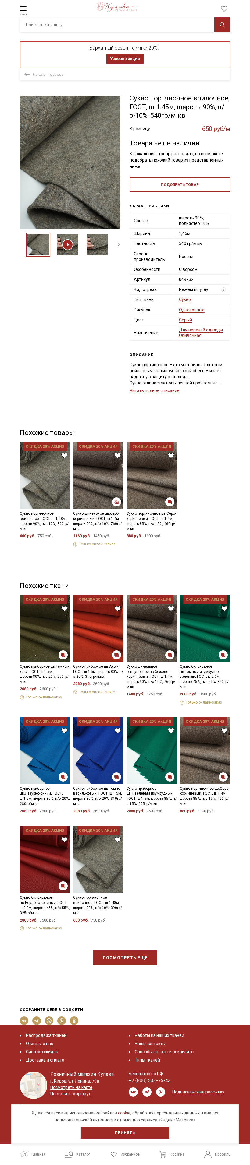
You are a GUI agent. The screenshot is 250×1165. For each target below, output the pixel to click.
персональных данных (177, 1113)
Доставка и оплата (45, 1060)
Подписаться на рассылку (198, 1092)
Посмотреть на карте (71, 1087)
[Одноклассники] (74, 1020)
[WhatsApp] (49, 1020)
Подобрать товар (180, 184)
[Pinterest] (61, 1020)
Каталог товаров (48, 74)
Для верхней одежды (201, 329)
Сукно (185, 299)
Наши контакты (150, 1043)
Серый (185, 319)
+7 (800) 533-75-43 (150, 1080)
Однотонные (192, 309)
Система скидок (42, 1051)
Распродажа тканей (46, 1035)
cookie (124, 1113)
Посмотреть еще (125, 957)
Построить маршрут (70, 1093)
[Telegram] (36, 1020)
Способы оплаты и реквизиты (164, 1051)
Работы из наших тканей (159, 1035)
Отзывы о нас (39, 1043)
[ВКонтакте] (24, 1020)
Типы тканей (147, 1060)
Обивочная (190, 335)
